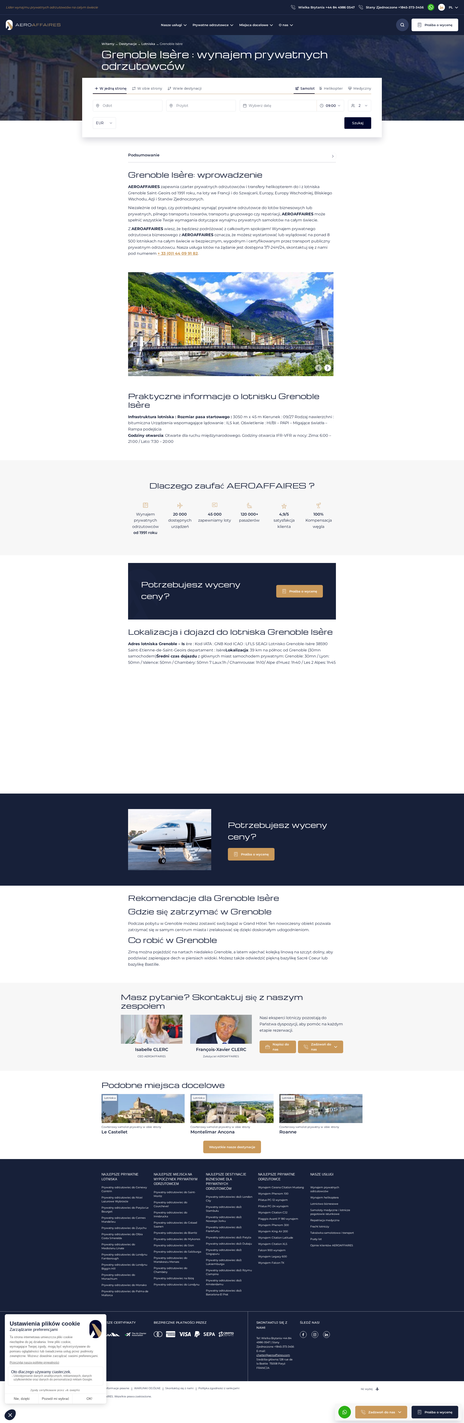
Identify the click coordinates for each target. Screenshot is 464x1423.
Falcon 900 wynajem (272, 1250)
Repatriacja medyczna (324, 1220)
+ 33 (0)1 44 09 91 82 (178, 253)
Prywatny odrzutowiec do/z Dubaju (229, 1243)
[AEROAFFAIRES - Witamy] (33, 25)
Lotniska (148, 44)
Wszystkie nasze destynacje (232, 1147)
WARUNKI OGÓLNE (147, 1388)
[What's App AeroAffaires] (431, 7)
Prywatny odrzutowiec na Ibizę (174, 1278)
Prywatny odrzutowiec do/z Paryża (228, 1237)
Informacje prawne (117, 1388)
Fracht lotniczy (319, 1226)
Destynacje (128, 44)
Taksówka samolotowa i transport (332, 1232)
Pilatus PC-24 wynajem (273, 1206)
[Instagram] (315, 1334)
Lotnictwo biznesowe (324, 1203)
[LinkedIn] (441, 7)
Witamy (108, 44)
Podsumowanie (144, 155)
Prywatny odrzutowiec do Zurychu (124, 1228)
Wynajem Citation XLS (272, 1244)
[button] (435, 25)
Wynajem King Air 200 (273, 1231)
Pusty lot (316, 1239)
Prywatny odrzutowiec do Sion (174, 1245)
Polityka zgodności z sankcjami (218, 1388)
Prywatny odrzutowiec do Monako (124, 1285)
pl (451, 7)
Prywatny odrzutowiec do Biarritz (175, 1232)
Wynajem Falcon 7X (271, 1262)
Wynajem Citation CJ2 (272, 1212)
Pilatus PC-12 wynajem (273, 1200)
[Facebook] (303, 1334)
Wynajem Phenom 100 (273, 1193)
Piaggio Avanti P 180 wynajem (278, 1218)
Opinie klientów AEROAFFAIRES (331, 1245)
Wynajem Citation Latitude (275, 1237)
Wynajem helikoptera (324, 1197)
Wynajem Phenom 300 (273, 1225)
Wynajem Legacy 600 (272, 1256)
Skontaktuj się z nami (179, 1388)
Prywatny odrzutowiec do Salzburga (177, 1251)
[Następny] (327, 368)
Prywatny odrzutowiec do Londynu (176, 1284)
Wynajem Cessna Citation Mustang (281, 1187)
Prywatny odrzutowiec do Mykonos (177, 1239)
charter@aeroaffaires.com (273, 1355)
